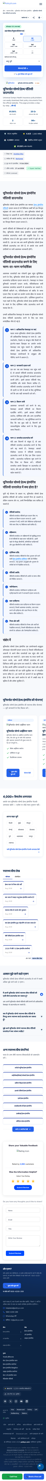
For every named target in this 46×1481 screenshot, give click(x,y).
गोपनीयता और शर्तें (18, 1429)
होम (4, 11)
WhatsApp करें (11, 1316)
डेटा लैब (28, 1429)
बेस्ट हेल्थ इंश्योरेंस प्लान (10, 1360)
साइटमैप (9, 1429)
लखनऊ (11, 843)
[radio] (14, 39)
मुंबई (19, 823)
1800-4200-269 (12, 1312)
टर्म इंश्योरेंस (28, 1335)
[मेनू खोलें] (40, 4)
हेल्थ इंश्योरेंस (28, 1331)
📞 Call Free (12, 1476)
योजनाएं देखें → (23, 68)
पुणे (10, 836)
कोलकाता (21, 830)
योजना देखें (27, 773)
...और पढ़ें (13, 106)
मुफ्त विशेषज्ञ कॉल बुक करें (25, 74)
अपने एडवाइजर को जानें (36, 1434)
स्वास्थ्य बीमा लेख (37, 958)
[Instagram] (16, 1401)
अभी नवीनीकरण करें (23, 1438)
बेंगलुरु (29, 823)
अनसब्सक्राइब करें (8, 1434)
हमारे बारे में (11, 1425)
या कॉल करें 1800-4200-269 (13, 1291)
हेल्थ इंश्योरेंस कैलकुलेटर (10, 1368)
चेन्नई (10, 830)
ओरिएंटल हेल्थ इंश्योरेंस (23, 1121)
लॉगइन (33, 1438)
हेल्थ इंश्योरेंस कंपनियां (9, 1364)
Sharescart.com (21, 1434)
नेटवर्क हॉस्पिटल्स (8, 1357)
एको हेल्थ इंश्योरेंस (23, 1098)
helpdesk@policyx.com (15, 1308)
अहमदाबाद (20, 836)
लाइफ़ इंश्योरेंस (28, 1338)
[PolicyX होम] (12, 4)
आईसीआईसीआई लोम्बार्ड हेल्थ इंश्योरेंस (23, 1075)
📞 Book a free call (33, 1476)
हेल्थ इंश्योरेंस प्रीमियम (20, 559)
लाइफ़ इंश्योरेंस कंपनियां (10, 1371)
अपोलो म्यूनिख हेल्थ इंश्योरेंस (23, 1068)
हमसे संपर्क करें (38, 1425)
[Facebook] (5, 1401)
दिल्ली (10, 823)
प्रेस (4, 1425)
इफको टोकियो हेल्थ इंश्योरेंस (23, 1091)
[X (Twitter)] (10, 1401)
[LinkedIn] (27, 1401)
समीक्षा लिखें (36, 1429)
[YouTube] (21, 1401)
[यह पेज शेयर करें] (33, 18)
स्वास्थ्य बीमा (10, 11)
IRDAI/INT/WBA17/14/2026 (15, 1450)
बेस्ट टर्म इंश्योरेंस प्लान (10, 1375)
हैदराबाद (32, 830)
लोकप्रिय (17, 877)
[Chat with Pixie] (40, 1466)
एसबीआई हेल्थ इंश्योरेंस (23, 1113)
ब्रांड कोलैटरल (27, 1425)
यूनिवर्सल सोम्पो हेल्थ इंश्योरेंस (23, 11)
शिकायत (13, 1438)
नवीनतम (7, 877)
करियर (19, 1425)
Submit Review (23, 1187)
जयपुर (31, 836)
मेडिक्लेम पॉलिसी (8, 1379)
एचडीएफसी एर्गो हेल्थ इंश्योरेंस (23, 1106)
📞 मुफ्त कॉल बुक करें (13, 772)
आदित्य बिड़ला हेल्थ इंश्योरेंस (23, 1083)
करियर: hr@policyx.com (14, 1320)
